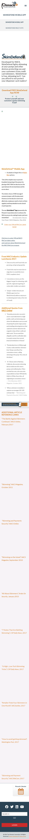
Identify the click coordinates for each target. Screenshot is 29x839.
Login (14, 825)
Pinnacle (10, 5)
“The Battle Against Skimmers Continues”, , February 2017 (13, 422)
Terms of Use (22, 836)
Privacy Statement (13, 836)
